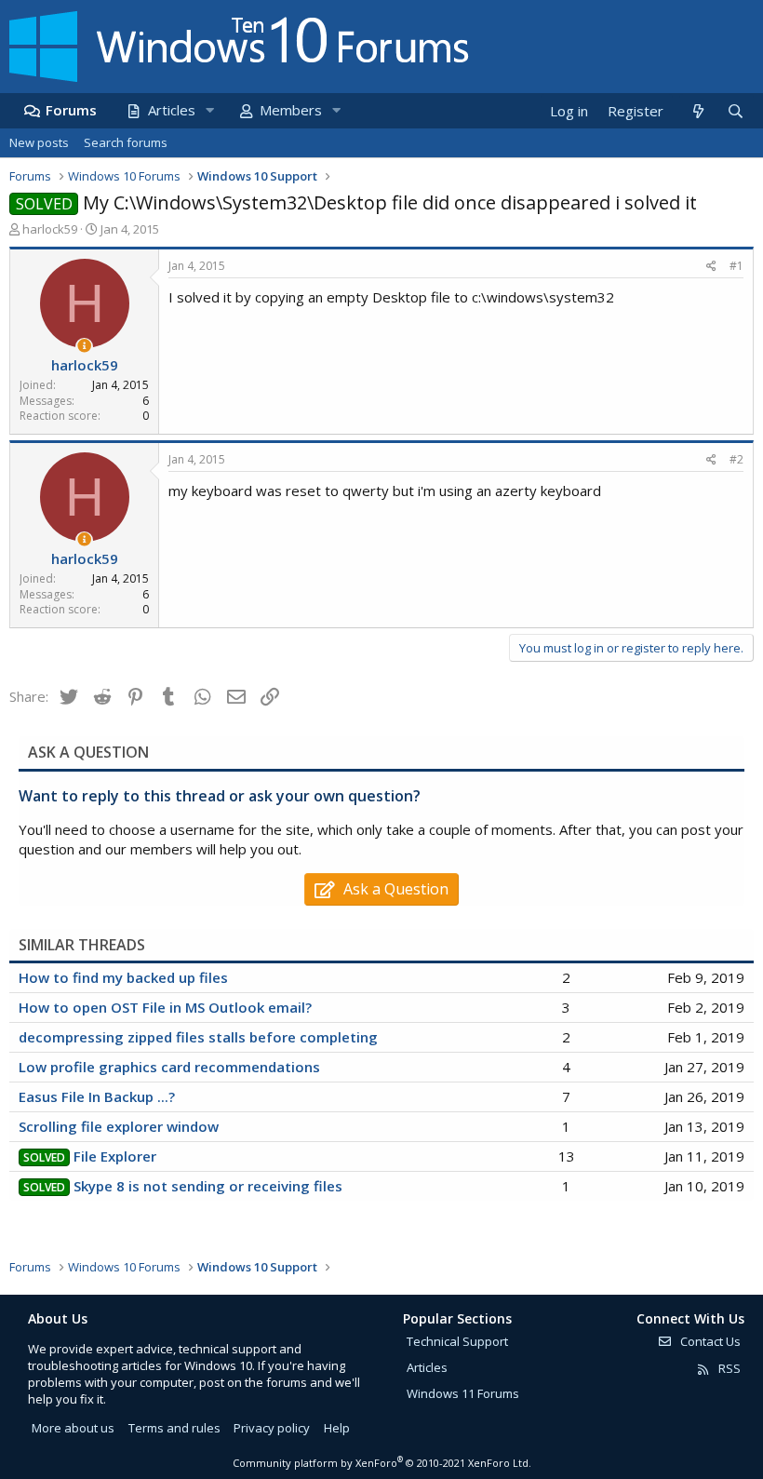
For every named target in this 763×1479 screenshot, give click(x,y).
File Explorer (115, 1156)
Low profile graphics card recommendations (169, 1066)
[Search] (735, 111)
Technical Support (457, 1341)
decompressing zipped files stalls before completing (198, 1037)
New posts (39, 142)
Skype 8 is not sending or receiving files (208, 1185)
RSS (728, 1368)
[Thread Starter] (84, 346)
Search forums (125, 142)
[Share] (711, 266)
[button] (209, 110)
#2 (736, 459)
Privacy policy (272, 1427)
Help (337, 1427)
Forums (71, 110)
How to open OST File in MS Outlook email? (165, 1007)
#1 (736, 266)
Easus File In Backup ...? (97, 1096)
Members (291, 110)
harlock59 (49, 229)
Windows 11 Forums (463, 1393)
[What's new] (697, 111)
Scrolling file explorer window (119, 1126)
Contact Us (709, 1341)
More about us (73, 1427)
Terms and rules (174, 1427)
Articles (171, 110)
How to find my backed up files (123, 977)
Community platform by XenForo (382, 1463)
